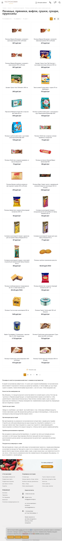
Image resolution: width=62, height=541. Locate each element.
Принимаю (25, 537)
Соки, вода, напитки (47, 486)
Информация (6, 490)
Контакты (4, 492)
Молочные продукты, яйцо (49, 479)
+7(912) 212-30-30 (29, 493)
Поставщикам (6, 497)
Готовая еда (25, 477)
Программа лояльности (8, 477)
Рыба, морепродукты (27, 486)
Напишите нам (47, 466)
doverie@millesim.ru (30, 507)
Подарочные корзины (8, 481)
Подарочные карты (7, 479)
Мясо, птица (25, 483)
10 (36, 374)
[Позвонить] (50, 2)
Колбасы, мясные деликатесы (30, 481)
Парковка (5, 495)
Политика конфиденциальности (10, 502)
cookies (21, 529)
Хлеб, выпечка (46, 483)
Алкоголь (44, 481)
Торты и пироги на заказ (48, 477)
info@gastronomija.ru (30, 499)
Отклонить (17, 537)
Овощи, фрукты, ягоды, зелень (30, 479)
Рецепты (4, 486)
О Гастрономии (6, 474)
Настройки (10, 537)
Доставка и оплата (7, 483)
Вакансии (5, 499)
